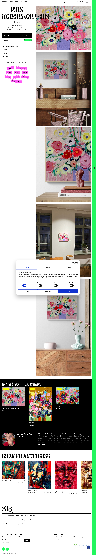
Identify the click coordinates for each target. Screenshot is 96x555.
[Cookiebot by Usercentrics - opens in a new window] (72, 263)
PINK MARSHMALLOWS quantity (17, 29)
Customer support (79, 537)
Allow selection (48, 291)
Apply (57, 539)
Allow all (68, 291)
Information (58, 534)
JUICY (58, 406)
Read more (43, 445)
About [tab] (69, 267)
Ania (18, 22)
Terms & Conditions (61, 537)
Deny (28, 291)
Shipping (5, 56)
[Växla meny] (94, 2)
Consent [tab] (27, 267)
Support (76, 534)
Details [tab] (48, 267)
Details (5, 49)
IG (7, 549)
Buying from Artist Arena (10, 46)
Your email (5, 539)
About (5, 53)
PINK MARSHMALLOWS (10, 408)
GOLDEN (32, 423)
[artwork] (13, 470)
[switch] (40, 285)
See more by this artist (16, 62)
